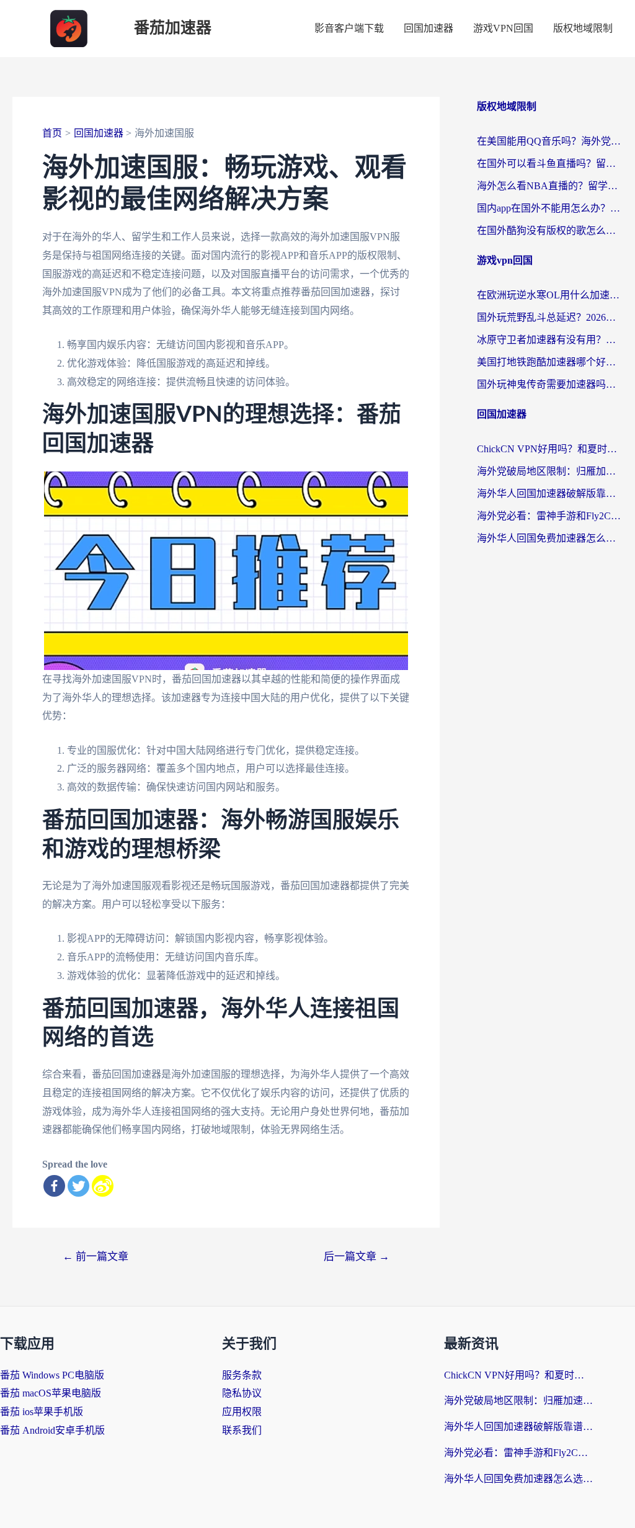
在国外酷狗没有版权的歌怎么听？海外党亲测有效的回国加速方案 (550, 230)
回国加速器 (428, 28)
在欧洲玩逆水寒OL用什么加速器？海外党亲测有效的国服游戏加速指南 (550, 295)
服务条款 (242, 1375)
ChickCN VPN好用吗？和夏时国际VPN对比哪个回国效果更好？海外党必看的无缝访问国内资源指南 (550, 449)
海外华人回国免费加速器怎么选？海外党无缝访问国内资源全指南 (550, 538)
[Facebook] (54, 1186)
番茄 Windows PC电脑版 (52, 1375)
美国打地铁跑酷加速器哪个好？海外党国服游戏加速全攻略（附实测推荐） (550, 362)
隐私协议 (242, 1393)
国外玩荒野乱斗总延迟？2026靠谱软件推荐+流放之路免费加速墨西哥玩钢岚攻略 (550, 317)
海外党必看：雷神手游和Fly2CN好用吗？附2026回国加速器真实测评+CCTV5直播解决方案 (550, 516)
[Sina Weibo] (102, 1186)
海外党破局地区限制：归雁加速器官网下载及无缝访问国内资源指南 (550, 471)
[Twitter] (78, 1186)
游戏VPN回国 (503, 28)
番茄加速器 (172, 28)
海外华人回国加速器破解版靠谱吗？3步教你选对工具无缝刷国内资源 (550, 493)
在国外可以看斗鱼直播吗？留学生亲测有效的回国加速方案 (550, 163)
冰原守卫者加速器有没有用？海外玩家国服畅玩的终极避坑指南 (550, 339)
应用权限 (242, 1411)
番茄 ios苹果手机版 (41, 1411)
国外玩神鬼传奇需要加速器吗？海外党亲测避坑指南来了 (550, 384)
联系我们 (242, 1430)
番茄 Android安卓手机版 (52, 1430)
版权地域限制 (583, 28)
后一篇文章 (356, 1256)
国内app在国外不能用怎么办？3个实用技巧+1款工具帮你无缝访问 (550, 208)
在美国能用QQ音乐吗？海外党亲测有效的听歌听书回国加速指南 (550, 141)
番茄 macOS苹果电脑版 (50, 1393)
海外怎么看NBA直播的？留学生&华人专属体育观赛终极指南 (550, 186)
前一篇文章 (95, 1256)
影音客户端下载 (349, 28)
